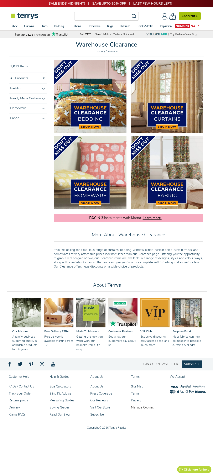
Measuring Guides (62, 400)
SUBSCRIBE (192, 364)
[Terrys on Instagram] (42, 365)
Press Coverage (101, 393)
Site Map (137, 386)
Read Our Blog (60, 414)
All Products (19, 78)
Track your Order (20, 393)
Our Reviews (99, 400)
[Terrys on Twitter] (20, 365)
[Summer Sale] (187, 26)
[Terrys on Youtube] (53, 365)
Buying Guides (59, 407)
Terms (135, 393)
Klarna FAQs (17, 414)
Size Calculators (60, 386)
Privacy (136, 400)
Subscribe (97, 414)
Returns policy (18, 400)
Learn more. (152, 218)
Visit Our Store (100, 407)
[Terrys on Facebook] (10, 365)
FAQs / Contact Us (21, 386)
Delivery (14, 407)
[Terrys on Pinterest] (31, 365)
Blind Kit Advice (60, 393)
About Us (96, 386)
